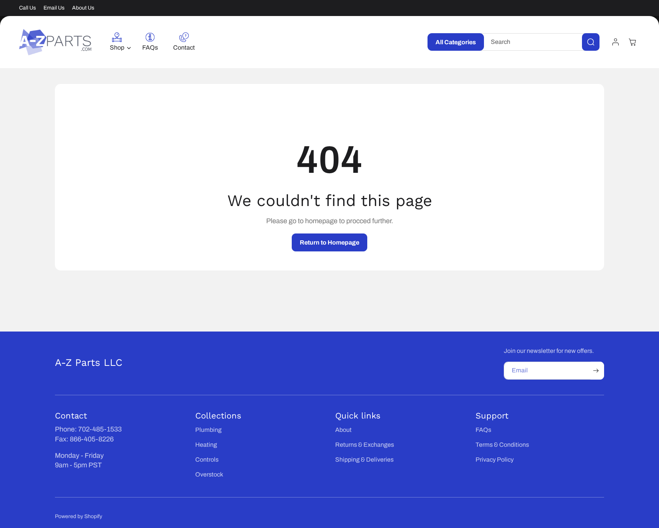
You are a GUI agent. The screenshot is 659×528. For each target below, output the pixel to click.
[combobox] (540, 42)
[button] (118, 42)
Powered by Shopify (78, 516)
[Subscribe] (595, 371)
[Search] (591, 42)
